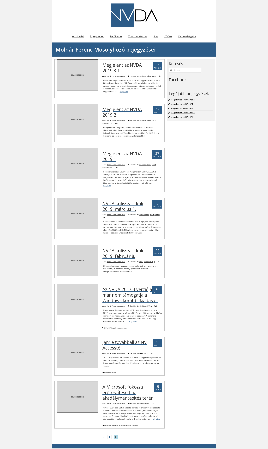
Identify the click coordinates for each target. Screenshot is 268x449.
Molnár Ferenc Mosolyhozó (116, 76)
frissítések (143, 76)
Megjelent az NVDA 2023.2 (183, 108)
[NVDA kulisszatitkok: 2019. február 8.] (77, 260)
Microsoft (135, 425)
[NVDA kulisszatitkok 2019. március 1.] (77, 213)
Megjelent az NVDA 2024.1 (183, 104)
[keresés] (171, 70)
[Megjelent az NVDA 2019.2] (77, 119)
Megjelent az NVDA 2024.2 (183, 100)
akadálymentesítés (125, 425)
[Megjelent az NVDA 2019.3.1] (77, 75)
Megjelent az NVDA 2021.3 (183, 113)
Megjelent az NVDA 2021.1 (183, 117)
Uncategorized (107, 123)
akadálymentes (113, 425)
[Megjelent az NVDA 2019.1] (77, 163)
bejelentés (107, 372)
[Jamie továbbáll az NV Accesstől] (77, 352)
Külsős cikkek (144, 403)
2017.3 (106, 328)
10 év (105, 425)
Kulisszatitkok (144, 215)
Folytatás (124, 91)
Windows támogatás (120, 328)
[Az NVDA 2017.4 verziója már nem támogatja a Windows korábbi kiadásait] (77, 299)
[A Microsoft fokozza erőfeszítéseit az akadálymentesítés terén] (77, 397)
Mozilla (114, 372)
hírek (149, 76)
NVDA (154, 76)
